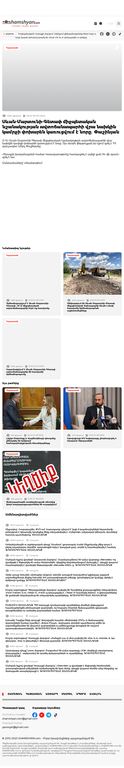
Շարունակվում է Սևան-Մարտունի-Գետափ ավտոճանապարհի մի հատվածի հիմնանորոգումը (30, 371)
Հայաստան (12, 48)
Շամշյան (34, 525)
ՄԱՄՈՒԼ (67, 694)
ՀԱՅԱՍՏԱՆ (34, 694)
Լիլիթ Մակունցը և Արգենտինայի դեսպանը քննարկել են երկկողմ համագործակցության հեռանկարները (30, 440)
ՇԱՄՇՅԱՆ (15, 694)
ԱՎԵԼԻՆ (95, 694)
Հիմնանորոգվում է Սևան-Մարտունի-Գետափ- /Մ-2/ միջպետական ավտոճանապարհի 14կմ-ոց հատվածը (27, 305)
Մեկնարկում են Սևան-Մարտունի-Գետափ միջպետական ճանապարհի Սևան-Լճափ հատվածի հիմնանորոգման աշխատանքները (91, 307)
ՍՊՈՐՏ (81, 694)
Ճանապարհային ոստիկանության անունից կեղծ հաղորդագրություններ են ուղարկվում (31, 503)
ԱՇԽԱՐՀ (52, 694)
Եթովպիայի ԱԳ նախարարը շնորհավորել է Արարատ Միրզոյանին (92, 439)
